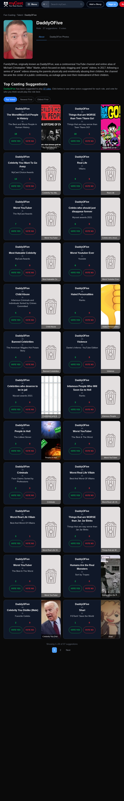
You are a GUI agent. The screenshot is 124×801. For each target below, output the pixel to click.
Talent (20, 15)
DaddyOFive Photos (59, 37)
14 (16, 179)
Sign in (112, 4)
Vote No (30, 141)
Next (68, 650)
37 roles (47, 89)
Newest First (26, 99)
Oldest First (42, 99)
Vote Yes (15, 141)
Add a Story (95, 4)
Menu (34, 4)
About (41, 37)
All (44, 4)
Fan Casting (9, 15)
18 (16, 134)
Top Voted (10, 99)
